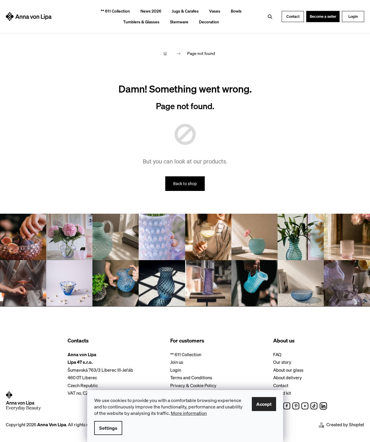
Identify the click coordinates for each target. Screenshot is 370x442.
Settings (108, 428)
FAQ (277, 354)
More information (189, 413)
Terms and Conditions (191, 377)
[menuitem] (113, 11)
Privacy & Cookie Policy (193, 385)
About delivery (287, 377)
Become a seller (323, 16)
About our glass (288, 370)
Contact (293, 16)
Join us (176, 362)
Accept (264, 404)
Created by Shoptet (345, 424)
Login (353, 16)
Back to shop (185, 183)
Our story (282, 362)
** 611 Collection (185, 354)
